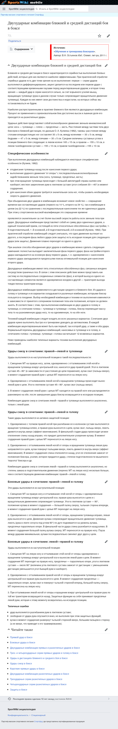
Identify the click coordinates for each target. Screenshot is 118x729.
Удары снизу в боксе (21, 663)
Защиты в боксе (18, 689)
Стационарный (38, 715)
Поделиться (14, 41)
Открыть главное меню (4, 9)
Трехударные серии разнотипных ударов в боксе (36, 679)
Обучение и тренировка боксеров (74, 51)
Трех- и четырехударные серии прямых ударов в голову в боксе (44, 653)
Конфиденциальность (18, 715)
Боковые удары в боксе (22, 642)
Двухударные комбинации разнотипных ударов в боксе (39, 673)
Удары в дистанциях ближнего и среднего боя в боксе (39, 658)
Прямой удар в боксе (21, 637)
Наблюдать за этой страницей (99, 36)
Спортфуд (38, 721)
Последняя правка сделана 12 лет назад (33, 698)
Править (108, 36)
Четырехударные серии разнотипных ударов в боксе (38, 684)
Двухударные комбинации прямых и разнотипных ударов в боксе (45, 647)
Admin (69, 698)
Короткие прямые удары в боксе (27, 668)
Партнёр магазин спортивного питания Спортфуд (22, 14)
